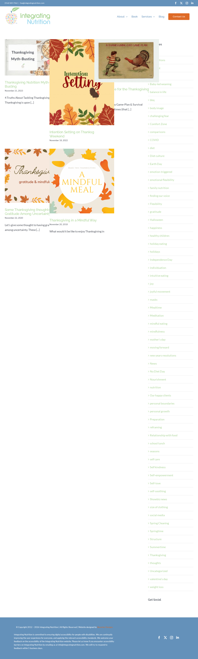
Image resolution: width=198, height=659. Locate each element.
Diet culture (157, 156)
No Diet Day (157, 371)
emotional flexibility (162, 179)
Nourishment (158, 379)
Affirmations (157, 60)
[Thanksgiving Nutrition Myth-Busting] (37, 57)
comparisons (157, 132)
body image (157, 108)
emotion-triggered (161, 171)
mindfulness (157, 331)
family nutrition (159, 188)
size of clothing (159, 507)
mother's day (158, 339)
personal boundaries (162, 403)
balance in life (158, 92)
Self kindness (158, 467)
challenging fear (159, 116)
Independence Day (161, 259)
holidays (155, 251)
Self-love (155, 483)
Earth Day (156, 164)
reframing (156, 427)
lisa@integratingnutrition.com (32, 3)
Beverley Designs (105, 627)
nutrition (155, 387)
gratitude (155, 211)
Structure (155, 539)
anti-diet (155, 68)
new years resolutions (163, 355)
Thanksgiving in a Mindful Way (73, 220)
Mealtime (156, 307)
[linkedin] (177, 637)
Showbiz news (158, 499)
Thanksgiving (158, 555)
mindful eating (158, 323)
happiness (156, 227)
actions (154, 52)
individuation (158, 267)
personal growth (160, 411)
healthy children (159, 235)
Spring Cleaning (159, 523)
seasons (154, 451)
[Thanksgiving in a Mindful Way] (82, 181)
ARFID (154, 76)
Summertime (158, 547)
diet (152, 148)
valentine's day (159, 579)
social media (157, 515)
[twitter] (165, 637)
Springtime (156, 531)
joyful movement (160, 291)
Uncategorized (159, 571)
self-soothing (158, 491)
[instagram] (171, 637)
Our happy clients (160, 395)
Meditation (157, 315)
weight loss (157, 587)
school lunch (157, 443)
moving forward (159, 347)
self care (155, 459)
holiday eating (158, 243)
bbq (152, 100)
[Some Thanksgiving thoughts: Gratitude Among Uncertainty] (37, 176)
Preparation (157, 419)
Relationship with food (163, 435)
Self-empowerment (161, 475)
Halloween (156, 219)
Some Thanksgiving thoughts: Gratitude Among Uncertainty (28, 212)
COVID (154, 140)
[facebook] (159, 637)
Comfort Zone (158, 124)
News (153, 363)
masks (153, 299)
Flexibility (156, 203)
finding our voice (160, 195)
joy (152, 283)
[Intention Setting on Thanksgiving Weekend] (82, 82)
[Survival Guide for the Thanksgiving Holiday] (126, 60)
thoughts (155, 563)
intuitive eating (159, 275)
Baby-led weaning (160, 84)
